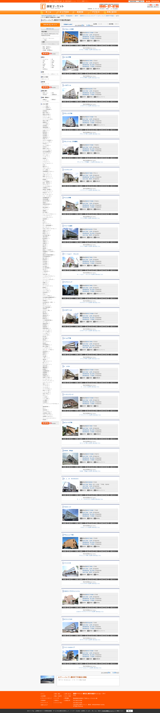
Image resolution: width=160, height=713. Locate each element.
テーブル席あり (47, 331)
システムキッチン (48, 191)
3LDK (53, 65)
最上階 (45, 245)
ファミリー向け (47, 150)
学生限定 (45, 135)
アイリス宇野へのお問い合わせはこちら (90, 218)
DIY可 (45, 354)
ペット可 (57, 698)
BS (44, 220)
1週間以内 (54, 94)
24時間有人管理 (47, 413)
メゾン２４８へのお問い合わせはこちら (90, 583)
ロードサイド (47, 341)
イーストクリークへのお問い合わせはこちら (90, 415)
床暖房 (45, 210)
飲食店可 (45, 259)
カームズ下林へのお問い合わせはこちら (90, 358)
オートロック (47, 227)
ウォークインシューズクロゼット (50, 404)
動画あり (54, 99)
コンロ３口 (46, 387)
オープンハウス (47, 299)
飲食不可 (45, 318)
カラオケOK (46, 335)
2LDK (44, 64)
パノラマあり (46, 101)
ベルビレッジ (67, 506)
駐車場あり (46, 238)
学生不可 (45, 264)
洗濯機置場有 (47, 371)
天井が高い (46, 274)
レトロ (45, 272)
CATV (45, 222)
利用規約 (43, 700)
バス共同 (45, 397)
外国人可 (45, 138)
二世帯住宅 (46, 271)
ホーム (42, 693)
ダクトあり (46, 321)
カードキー (46, 281)
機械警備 (45, 367)
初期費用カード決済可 (49, 251)
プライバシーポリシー (46, 698)
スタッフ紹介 (68, 696)
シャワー (45, 205)
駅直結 (45, 287)
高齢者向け (46, 137)
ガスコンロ (46, 184)
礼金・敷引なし (46, 48)
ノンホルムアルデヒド (49, 276)
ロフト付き (46, 155)
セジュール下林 (68, 422)
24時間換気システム (48, 171)
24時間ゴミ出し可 (48, 416)
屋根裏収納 (46, 406)
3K (52, 64)
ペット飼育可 (47, 107)
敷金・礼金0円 (58, 696)
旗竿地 (45, 312)
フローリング (47, 153)
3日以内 (45, 94)
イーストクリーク (69, 394)
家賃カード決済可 (48, 250)
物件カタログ (44, 704)
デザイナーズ (47, 115)
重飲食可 (45, 313)
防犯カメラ (46, 233)
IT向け (45, 294)
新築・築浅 (57, 693)
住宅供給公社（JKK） (49, 302)
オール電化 (46, 169)
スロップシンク (47, 382)
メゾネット (46, 156)
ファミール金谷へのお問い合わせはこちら (90, 246)
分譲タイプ (46, 130)
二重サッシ (46, 357)
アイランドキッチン (48, 380)
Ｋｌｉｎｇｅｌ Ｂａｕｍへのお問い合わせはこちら (90, 274)
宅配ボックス (47, 230)
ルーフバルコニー (48, 163)
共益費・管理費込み (47, 50)
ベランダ (45, 160)
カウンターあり (47, 330)
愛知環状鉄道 (86, 36)
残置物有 (45, 326)
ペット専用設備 (47, 109)
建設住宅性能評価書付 (49, 254)
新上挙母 (92, 36)
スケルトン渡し (47, 310)
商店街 (45, 340)
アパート (45, 38)
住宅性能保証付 (47, 256)
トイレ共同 (46, 398)
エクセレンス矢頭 (69, 29)
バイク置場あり (47, 181)
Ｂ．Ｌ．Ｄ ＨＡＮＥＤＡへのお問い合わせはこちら (90, 499)
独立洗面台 (46, 207)
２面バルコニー (47, 174)
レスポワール (67, 85)
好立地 (45, 336)
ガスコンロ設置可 (48, 140)
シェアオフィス (47, 348)
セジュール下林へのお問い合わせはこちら (90, 443)
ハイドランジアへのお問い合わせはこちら (90, 190)
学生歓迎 (45, 261)
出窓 (44, 165)
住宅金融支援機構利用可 (49, 297)
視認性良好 (46, 323)
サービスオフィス (48, 286)
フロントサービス (48, 414)
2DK (53, 62)
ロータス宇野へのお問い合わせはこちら (90, 77)
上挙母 (90, 34)
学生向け (45, 143)
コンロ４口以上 (47, 389)
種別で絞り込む (50, 28)
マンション (51, 38)
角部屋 (45, 248)
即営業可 (45, 325)
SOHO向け (46, 292)
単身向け (57, 700)
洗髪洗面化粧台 (47, 204)
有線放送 (45, 410)
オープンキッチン (48, 194)
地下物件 (45, 338)
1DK (44, 61)
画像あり (45, 99)
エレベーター (47, 173)
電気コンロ (46, 384)
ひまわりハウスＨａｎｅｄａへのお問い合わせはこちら (90, 611)
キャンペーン (47, 305)
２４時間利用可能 (48, 320)
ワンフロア (46, 289)
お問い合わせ (68, 693)
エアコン (45, 209)
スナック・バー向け (48, 349)
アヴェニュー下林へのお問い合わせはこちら (90, 555)
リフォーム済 (47, 117)
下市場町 (91, 32)
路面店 (45, 343)
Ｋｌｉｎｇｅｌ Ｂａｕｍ (71, 254)
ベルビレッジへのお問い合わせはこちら (90, 527)
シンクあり (46, 333)
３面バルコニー (47, 361)
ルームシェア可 (47, 142)
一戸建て (45, 40)
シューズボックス (48, 217)
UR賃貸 (45, 300)
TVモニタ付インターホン (49, 228)
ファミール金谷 (68, 225)
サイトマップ (44, 702)
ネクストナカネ (68, 619)
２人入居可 (46, 124)
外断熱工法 (46, 375)
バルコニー (46, 161)
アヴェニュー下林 (69, 535)
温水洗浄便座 (47, 201)
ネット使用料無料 (48, 225)
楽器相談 (45, 111)
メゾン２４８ (67, 563)
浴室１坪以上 (47, 393)
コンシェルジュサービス (49, 418)
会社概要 (43, 696)
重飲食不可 (46, 315)
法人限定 (45, 266)
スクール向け (47, 290)
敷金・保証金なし (47, 47)
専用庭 (45, 158)
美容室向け (46, 351)
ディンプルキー (47, 411)
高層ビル (45, 282)
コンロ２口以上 (47, 186)
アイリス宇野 (67, 197)
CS (44, 408)
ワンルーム (45, 59)
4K (43, 67)
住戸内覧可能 (47, 235)
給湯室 (45, 369)
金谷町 (90, 88)
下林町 (90, 60)
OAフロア (46, 284)
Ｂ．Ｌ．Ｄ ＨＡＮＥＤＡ (71, 478)
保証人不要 (46, 120)
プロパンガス (47, 168)
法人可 (45, 269)
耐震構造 (45, 374)
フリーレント (47, 277)
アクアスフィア (68, 282)
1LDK (53, 61)
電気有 (45, 359)
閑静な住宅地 (47, 114)
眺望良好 (45, 132)
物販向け (45, 353)
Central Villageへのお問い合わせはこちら (90, 471)
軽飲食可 (45, 317)
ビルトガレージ (47, 364)
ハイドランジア (68, 169)
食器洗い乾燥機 (47, 189)
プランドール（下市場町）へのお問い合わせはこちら (90, 162)
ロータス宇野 (67, 57)
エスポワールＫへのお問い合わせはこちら (90, 330)
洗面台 (45, 202)
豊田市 (87, 32)
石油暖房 (45, 402)
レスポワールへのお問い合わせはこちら (90, 105)
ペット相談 (46, 106)
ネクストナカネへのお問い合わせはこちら (90, 639)
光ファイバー (47, 223)
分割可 (45, 253)
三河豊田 (92, 38)
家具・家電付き (47, 183)
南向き (45, 246)
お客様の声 (67, 700)
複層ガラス (46, 232)
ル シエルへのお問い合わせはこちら (90, 386)
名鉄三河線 (85, 34)
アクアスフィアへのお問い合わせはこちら (90, 302)
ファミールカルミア (69, 647)
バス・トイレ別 (47, 196)
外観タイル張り (47, 377)
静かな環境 (46, 346)
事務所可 (45, 122)
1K (52, 59)
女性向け (45, 147)
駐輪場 (45, 179)
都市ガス (45, 166)
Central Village (68, 450)
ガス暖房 (45, 400)
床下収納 (45, 212)
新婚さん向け (47, 148)
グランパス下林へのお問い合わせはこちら (90, 134)
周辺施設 (67, 698)
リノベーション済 (48, 119)
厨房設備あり (47, 328)
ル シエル (67, 366)
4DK (53, 67)
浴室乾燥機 (46, 199)
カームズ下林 (67, 338)
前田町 (90, 482)
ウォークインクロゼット (49, 214)
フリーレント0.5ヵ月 (48, 279)
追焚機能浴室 (47, 197)
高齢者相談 (46, 127)
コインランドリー (48, 178)
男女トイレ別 (47, 390)
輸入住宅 (45, 258)
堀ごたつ (45, 362)
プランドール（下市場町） (71, 141)
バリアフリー (47, 129)
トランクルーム (47, 215)
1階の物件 (46, 236)
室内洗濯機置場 (47, 151)
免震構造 (45, 372)
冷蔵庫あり (46, 187)
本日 (53, 93)
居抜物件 (45, 308)
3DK (44, 65)
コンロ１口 (46, 385)
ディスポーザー (47, 379)
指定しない (45, 93)
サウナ (45, 395)
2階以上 (45, 240)
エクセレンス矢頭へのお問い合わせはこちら (90, 49)
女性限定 (45, 125)
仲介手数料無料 (47, 307)
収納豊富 (45, 219)
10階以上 (46, 241)
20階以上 (46, 243)
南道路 (45, 419)
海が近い (45, 303)
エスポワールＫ (68, 310)
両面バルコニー (47, 176)
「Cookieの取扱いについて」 (107, 710)
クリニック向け (47, 295)
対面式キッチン (47, 192)
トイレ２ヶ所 (47, 392)
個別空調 (45, 366)
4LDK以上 (45, 69)
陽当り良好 (46, 112)
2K (43, 62)
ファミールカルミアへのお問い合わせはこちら (90, 667)
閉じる (129, 710)
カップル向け (47, 145)
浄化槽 (45, 356)
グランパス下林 (68, 113)
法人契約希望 (47, 268)
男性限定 (45, 134)
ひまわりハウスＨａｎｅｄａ (72, 591)
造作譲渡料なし (47, 344)
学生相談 (45, 263)
